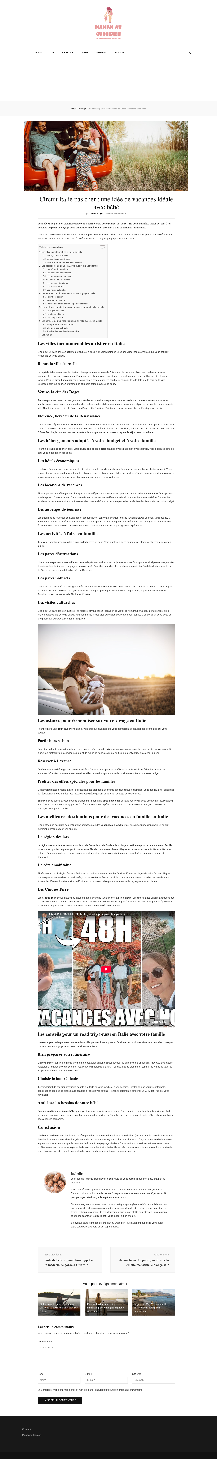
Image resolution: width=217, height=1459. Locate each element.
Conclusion (46, 334)
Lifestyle (68, 52)
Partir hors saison (55, 297)
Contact (26, 1429)
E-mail (89, 1374)
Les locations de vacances (59, 272)
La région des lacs (55, 310)
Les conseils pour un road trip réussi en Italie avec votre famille (71, 321)
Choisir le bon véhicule (57, 328)
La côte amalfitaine (55, 314)
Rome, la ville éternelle (57, 255)
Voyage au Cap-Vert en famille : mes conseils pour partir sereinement (151, 1307)
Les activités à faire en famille (55, 279)
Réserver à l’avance (56, 300)
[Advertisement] (108, 79)
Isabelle (94, 213)
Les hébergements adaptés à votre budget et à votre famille (69, 266)
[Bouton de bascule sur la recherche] (190, 53)
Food (38, 52)
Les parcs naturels (55, 286)
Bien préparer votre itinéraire (60, 324)
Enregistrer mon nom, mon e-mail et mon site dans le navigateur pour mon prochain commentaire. (91, 1390)
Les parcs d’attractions (57, 283)
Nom (41, 1374)
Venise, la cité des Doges (58, 259)
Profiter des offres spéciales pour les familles (67, 304)
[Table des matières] (102, 247)
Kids (51, 52)
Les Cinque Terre (55, 317)
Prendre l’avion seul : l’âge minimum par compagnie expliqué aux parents (105, 1307)
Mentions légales (31, 1435)
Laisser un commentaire (115, 213)
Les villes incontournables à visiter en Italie (61, 252)
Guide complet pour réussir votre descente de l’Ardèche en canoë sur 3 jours (59, 1307)
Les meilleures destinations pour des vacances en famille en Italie (72, 307)
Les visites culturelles (56, 290)
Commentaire (45, 1341)
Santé (84, 52)
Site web (136, 1374)
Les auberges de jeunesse (59, 276)
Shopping (101, 52)
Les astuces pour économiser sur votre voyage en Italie (68, 293)
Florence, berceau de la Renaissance (64, 262)
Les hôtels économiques (58, 269)
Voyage (119, 52)
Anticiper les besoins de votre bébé (63, 331)
